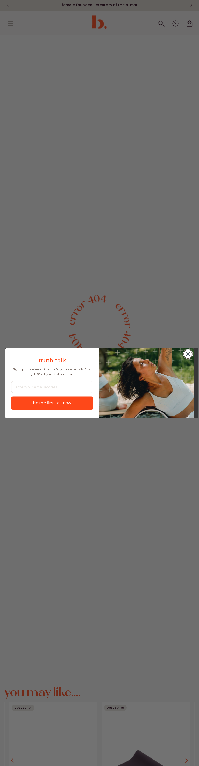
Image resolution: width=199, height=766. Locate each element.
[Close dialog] (188, 354)
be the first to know (52, 402)
